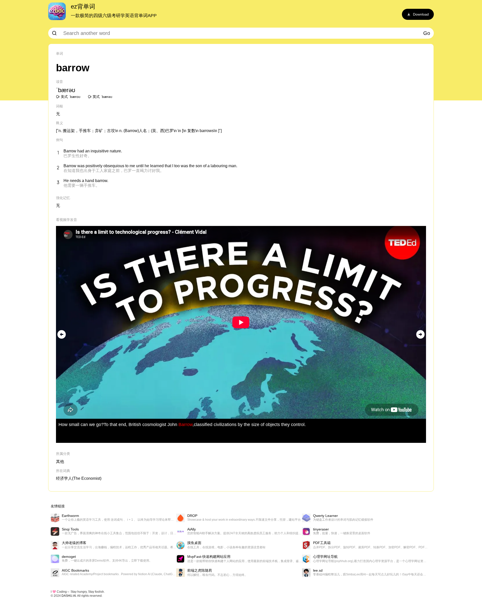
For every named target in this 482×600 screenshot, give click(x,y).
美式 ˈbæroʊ (70, 97)
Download (421, 14)
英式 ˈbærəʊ (102, 97)
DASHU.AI (69, 595)
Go (426, 33)
